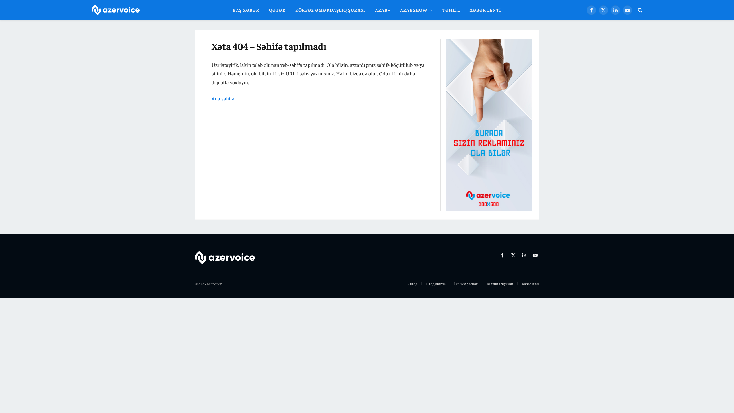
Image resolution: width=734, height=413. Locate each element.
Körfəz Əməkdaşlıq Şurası (330, 10)
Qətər (277, 10)
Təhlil (451, 10)
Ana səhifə (223, 98)
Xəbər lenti (485, 10)
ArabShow (413, 10)
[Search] (639, 10)
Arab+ (382, 10)
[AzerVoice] (116, 10)
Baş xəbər (246, 10)
